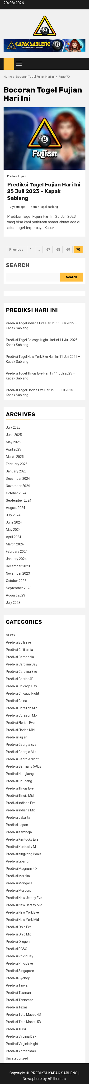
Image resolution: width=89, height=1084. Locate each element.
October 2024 (16, 493)
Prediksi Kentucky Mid (22, 847)
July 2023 (13, 602)
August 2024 (15, 508)
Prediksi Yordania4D (21, 1051)
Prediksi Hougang (19, 781)
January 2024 (16, 559)
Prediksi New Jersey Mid (24, 905)
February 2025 (17, 464)
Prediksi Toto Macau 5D (23, 1022)
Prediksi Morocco (19, 890)
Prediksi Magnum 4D (21, 868)
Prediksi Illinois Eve (20, 788)
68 (58, 249)
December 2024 (18, 478)
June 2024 (14, 522)
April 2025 (13, 449)
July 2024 (13, 515)
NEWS (10, 635)
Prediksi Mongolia (19, 883)
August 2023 (15, 595)
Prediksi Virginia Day (21, 1036)
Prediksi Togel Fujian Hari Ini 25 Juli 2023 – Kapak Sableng (43, 191)
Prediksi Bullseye (18, 642)
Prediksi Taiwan (17, 985)
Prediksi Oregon (18, 941)
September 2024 (18, 500)
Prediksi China (16, 701)
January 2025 (16, 471)
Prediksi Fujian (16, 176)
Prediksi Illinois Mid (20, 796)
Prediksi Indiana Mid (21, 810)
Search (18, 265)
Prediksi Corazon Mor (22, 715)
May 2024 (13, 530)
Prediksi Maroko (18, 876)
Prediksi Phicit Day (19, 956)
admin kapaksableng (44, 207)
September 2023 (18, 588)
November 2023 (18, 573)
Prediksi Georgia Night (22, 759)
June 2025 (14, 435)
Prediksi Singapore (20, 971)
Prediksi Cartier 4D (19, 679)
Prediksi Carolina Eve (21, 671)
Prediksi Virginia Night (22, 1044)
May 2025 (13, 442)
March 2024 (15, 544)
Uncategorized (17, 1058)
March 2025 (15, 457)
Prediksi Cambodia (20, 657)
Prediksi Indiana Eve (21, 803)
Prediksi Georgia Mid (21, 752)
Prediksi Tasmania (19, 993)
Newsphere (32, 1078)
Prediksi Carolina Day (21, 664)
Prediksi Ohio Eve (19, 927)
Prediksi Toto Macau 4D (23, 1014)
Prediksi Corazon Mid (21, 708)
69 (68, 249)
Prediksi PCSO (16, 949)
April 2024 (13, 537)
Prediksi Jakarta (18, 817)
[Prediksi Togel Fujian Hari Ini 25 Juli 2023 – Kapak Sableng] (44, 138)
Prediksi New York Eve (22, 912)
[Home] (8, 63)
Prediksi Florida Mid (20, 730)
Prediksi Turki (16, 1029)
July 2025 (13, 427)
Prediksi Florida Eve (20, 723)
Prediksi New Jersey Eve (24, 898)
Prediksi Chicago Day (21, 686)
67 (48, 249)
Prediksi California (19, 650)
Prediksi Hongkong (20, 774)
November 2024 (18, 486)
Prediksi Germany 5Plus (23, 766)
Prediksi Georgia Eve (21, 744)
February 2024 (17, 551)
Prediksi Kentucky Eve (22, 839)
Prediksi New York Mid (22, 920)
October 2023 (16, 581)
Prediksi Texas (17, 1007)
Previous (16, 249)
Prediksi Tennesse (19, 1000)
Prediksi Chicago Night (22, 693)
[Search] (82, 64)
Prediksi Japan (17, 825)
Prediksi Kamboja (19, 832)
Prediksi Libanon (18, 861)
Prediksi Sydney (18, 978)
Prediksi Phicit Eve (19, 963)
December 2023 (18, 566)
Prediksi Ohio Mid (19, 934)
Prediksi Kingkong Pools (23, 854)
